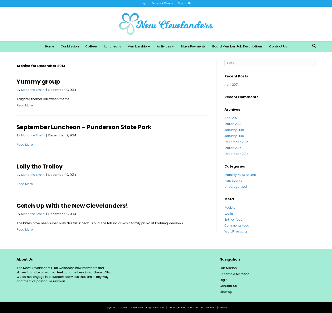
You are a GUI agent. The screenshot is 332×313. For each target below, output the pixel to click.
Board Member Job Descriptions (237, 46)
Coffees (91, 46)
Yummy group (38, 81)
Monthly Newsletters (240, 175)
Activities (164, 46)
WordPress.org (235, 231)
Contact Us (184, 3)
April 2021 (231, 84)
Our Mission (70, 46)
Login (144, 3)
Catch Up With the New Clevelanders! (72, 206)
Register (230, 207)
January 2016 (234, 136)
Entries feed (233, 219)
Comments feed (236, 225)
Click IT (212, 307)
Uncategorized (235, 186)
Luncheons (112, 46)
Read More (25, 105)
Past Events (233, 181)
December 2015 (236, 142)
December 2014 (236, 154)
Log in (228, 213)
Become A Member (162, 3)
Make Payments (193, 46)
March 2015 (233, 148)
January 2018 (234, 130)
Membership (137, 46)
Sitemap (226, 292)
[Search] (313, 45)
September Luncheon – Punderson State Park (84, 127)
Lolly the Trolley (40, 166)
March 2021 (232, 124)
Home (49, 46)
